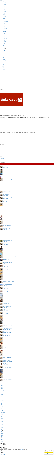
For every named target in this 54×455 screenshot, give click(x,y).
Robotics (4, 43)
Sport (4, 46)
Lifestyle (3, 18)
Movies (4, 33)
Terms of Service (21, 449)
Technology (3, 59)
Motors (4, 39)
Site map (2, 439)
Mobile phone (5, 41)
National (4, 3)
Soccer (2, 393)
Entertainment (3, 31)
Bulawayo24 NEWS (2, 0)
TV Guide (5, 34)
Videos (3, 45)
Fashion (4, 20)
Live (4, 8)
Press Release (5, 7)
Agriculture (3, 69)
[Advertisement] (27, 76)
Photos (4, 23)
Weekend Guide (5, 38)
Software (2, 427)
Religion (4, 5)
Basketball (5, 11)
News (3, 1)
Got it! (48, 452)
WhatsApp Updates (6, 29)
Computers (5, 42)
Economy (5, 16)
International (5, 6)
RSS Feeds (2, 453)
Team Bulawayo (5, 37)
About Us (2, 440)
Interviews (5, 25)
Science (2, 428)
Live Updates (3, 158)
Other (4, 44)
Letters (4, 26)
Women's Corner (5, 28)
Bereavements (5, 30)
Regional (5, 2)
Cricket (4, 10)
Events (2, 421)
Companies (2, 399)
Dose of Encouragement (3, 402)
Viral (4, 51)
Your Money (5, 17)
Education (5, 4)
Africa (3, 66)
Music (1, 416)
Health (4, 50)
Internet (2, 425)
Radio (1, 420)
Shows (4, 36)
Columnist (5, 24)
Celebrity (5, 32)
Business (3, 14)
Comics (4, 22)
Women (4, 48)
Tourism (4, 49)
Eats (4, 19)
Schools (4, 12)
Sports (3, 56)
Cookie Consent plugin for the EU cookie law (48, 453)
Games (2, 418)
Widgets (2, 438)
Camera (4, 40)
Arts (4, 35)
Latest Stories (3, 60)
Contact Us (2, 441)
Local (4, 9)
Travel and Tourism (6, 21)
